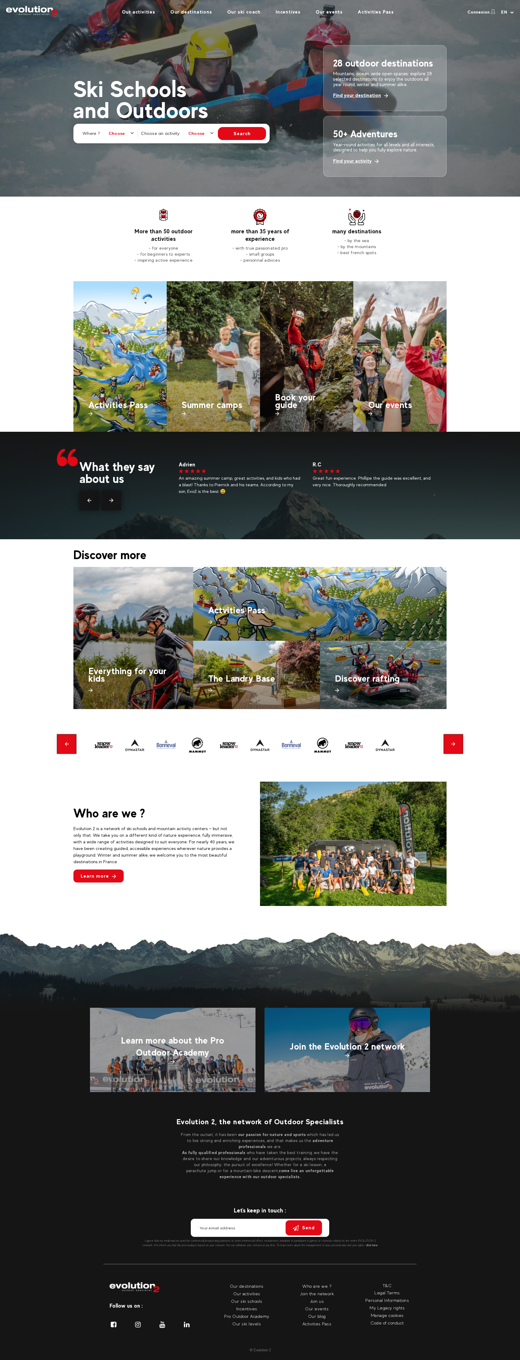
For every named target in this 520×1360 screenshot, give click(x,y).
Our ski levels (246, 1323)
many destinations (356, 231)
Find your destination (357, 95)
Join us (317, 1301)
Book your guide (295, 401)
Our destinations (191, 12)
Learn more (95, 876)
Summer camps (212, 405)
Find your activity (352, 161)
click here (372, 1245)
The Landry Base (241, 678)
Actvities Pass (236, 610)
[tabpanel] (163, 236)
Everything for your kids (127, 674)
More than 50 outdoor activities (164, 235)
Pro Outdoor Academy (246, 1316)
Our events (329, 12)
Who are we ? (316, 1286)
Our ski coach (244, 12)
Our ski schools (246, 1301)
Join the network (317, 1293)
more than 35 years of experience (260, 235)
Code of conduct (387, 1322)
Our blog (317, 1316)
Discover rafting (367, 678)
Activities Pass (376, 12)
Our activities (138, 12)
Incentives (288, 12)
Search (242, 133)
